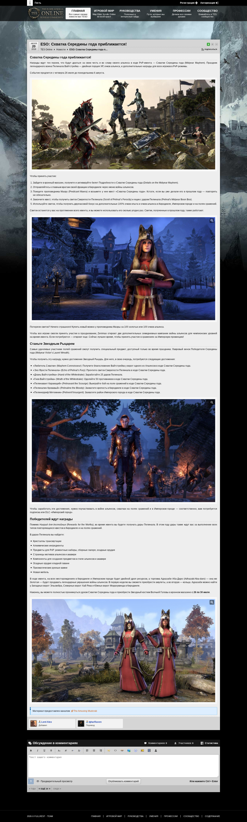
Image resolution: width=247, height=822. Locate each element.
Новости (61, 49)
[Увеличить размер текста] (79, 750)
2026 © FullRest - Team (40, 816)
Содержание (212, 816)
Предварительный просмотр (56, 781)
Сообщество (191, 816)
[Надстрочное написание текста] (66, 750)
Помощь (31, 781)
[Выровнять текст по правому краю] (101, 750)
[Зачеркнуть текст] (51, 750)
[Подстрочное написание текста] (59, 750)
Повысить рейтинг (212, 44)
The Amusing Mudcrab (85, 711)
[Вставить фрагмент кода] (115, 750)
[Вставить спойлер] (122, 750)
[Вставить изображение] (142, 750)
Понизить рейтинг (216, 44)
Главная (96, 816)
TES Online (46, 49)
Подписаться (211, 49)
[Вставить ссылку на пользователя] (156, 750)
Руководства (135, 816)
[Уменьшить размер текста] (72, 750)
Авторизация (207, 3)
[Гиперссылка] (129, 750)
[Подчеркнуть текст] (44, 750)
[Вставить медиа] (149, 750)
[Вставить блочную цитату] (109, 750)
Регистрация (187, 3)
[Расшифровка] (136, 750)
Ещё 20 (44, 789)
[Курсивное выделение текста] (38, 750)
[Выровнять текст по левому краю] (87, 750)
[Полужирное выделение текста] (31, 750)
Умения (153, 816)
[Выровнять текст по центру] (94, 750)
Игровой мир (114, 816)
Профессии (171, 816)
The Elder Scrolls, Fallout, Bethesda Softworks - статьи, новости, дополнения (46, 13)
